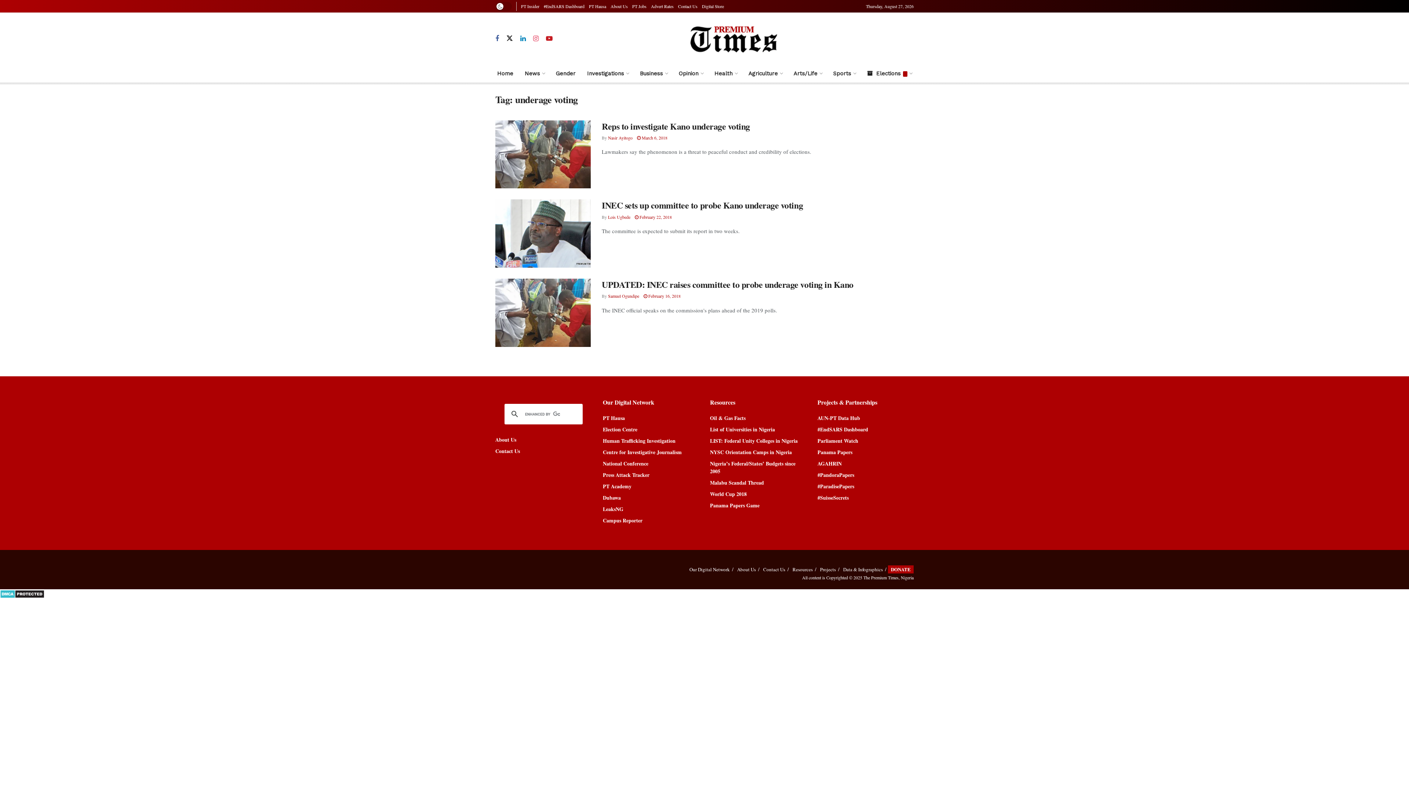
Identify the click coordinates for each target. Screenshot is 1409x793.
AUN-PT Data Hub (839, 418)
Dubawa (612, 497)
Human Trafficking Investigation (639, 441)
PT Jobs (639, 6)
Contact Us (688, 6)
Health (723, 73)
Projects (828, 569)
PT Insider (530, 6)
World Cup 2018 (728, 494)
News (532, 73)
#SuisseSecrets (833, 497)
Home (505, 73)
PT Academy (617, 486)
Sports (842, 73)
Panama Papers (835, 452)
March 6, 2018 (654, 138)
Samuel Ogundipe (623, 296)
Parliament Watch (838, 441)
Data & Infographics (863, 569)
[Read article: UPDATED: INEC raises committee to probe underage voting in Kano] (543, 313)
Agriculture (763, 73)
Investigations (605, 73)
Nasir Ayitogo (620, 138)
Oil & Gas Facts (728, 418)
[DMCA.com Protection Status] (22, 593)
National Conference (625, 463)
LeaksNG (613, 509)
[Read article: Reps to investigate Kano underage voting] (543, 154)
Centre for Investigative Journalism (642, 452)
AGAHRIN (830, 463)
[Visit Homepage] (733, 39)
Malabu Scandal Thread (737, 482)
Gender (566, 73)
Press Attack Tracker (626, 475)
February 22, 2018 (655, 217)
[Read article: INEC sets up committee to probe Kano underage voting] (543, 233)
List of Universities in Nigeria (742, 429)
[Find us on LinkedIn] (523, 39)
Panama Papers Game (735, 505)
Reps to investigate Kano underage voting (676, 126)
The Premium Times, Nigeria (888, 577)
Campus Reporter (622, 520)
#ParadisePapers (836, 486)
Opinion (689, 73)
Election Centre (620, 429)
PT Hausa (597, 6)
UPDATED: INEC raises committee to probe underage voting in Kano (727, 284)
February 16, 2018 (664, 296)
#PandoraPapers (836, 475)
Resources (803, 569)
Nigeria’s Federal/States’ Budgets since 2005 (752, 467)
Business (651, 73)
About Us (619, 6)
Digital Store (713, 6)
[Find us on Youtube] (549, 39)
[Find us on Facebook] (497, 39)
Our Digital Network (709, 569)
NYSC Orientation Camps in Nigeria (751, 452)
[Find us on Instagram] (536, 39)
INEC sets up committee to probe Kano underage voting (702, 205)
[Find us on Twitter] (509, 38)
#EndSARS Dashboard (564, 6)
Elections (888, 73)
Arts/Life (806, 73)
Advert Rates (662, 6)
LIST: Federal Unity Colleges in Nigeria (754, 441)
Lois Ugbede (619, 217)
